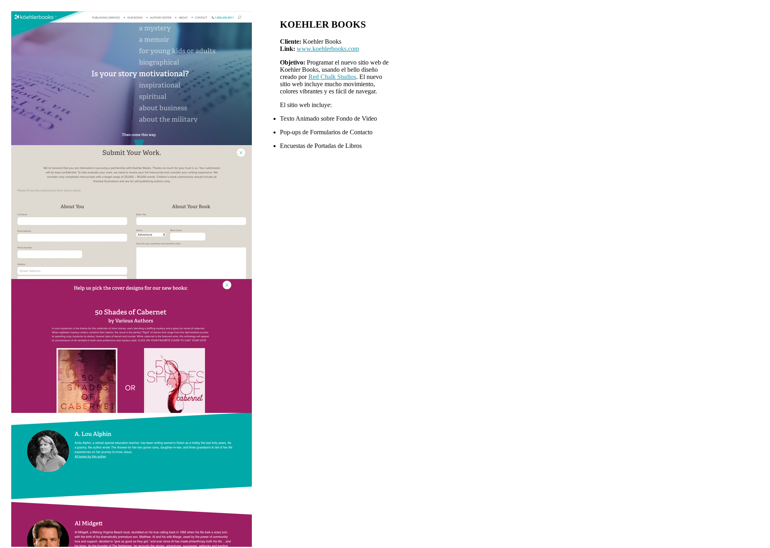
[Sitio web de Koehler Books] (131, 143)
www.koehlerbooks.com (328, 48)
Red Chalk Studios (332, 76)
